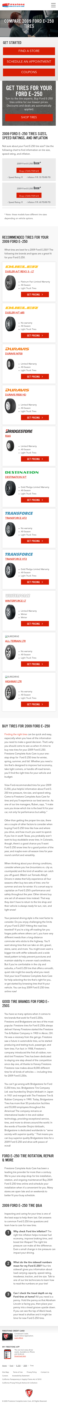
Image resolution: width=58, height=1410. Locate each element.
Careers (5, 1376)
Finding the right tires (15, 734)
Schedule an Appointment (29, 61)
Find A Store (29, 51)
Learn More (18, 1338)
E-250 (18, 1366)
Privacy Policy (32, 1372)
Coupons (29, 72)
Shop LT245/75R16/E (29, 171)
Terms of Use (18, 1372)
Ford (11, 1366)
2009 (25, 1366)
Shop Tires (29, 117)
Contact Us (45, 1372)
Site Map (5, 1372)
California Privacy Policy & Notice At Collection (19, 1383)
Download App (20, 1356)
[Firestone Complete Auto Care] (13, 5)
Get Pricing (33, 294)
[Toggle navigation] (53, 5)
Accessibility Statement (20, 1376)
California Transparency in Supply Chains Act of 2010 (21, 1379)
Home (4, 1366)
